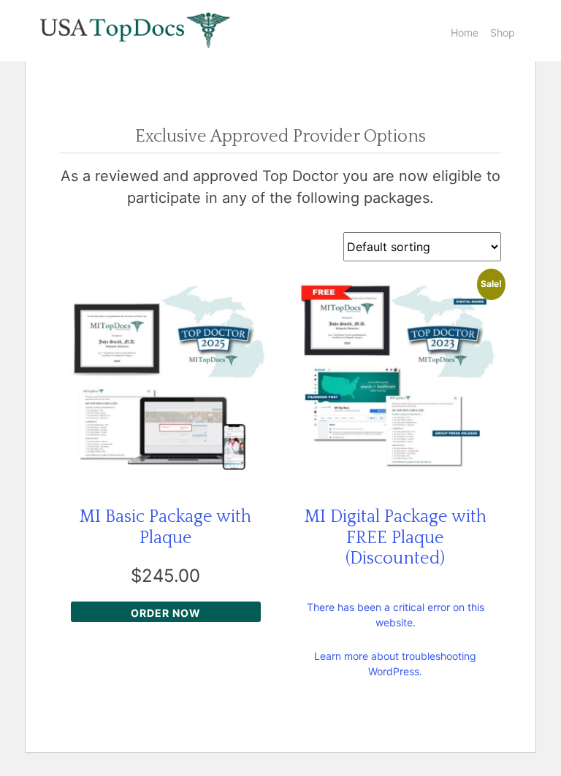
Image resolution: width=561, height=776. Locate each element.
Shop (502, 32)
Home (464, 32)
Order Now (166, 613)
